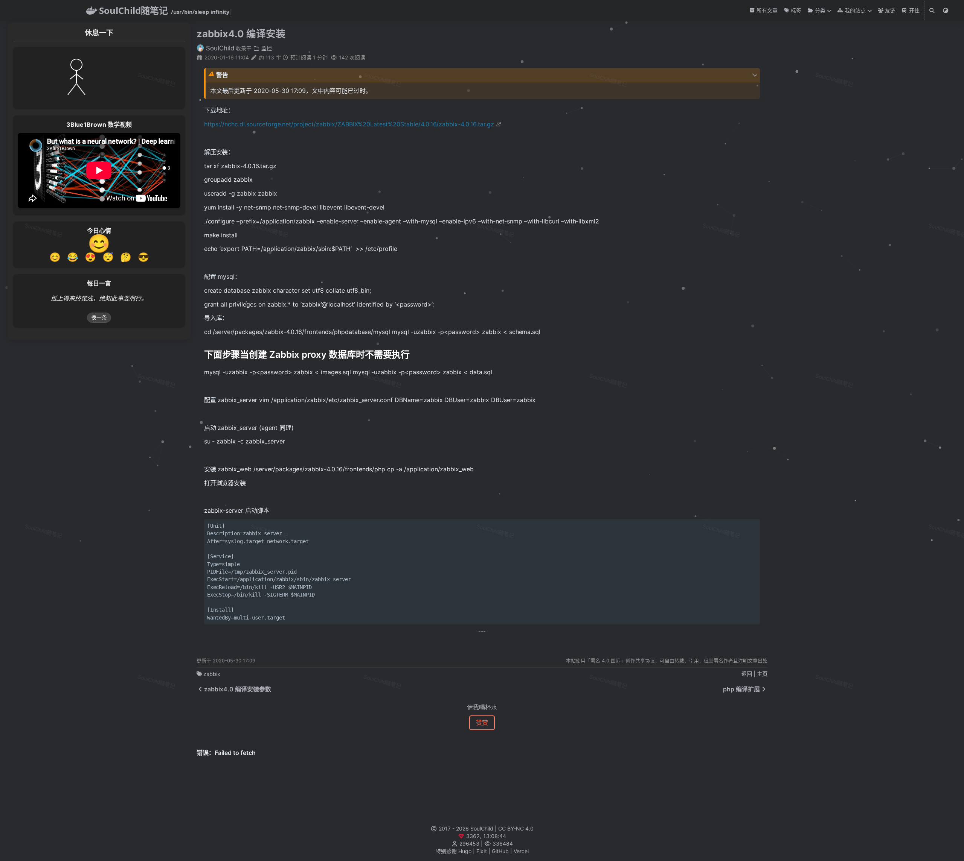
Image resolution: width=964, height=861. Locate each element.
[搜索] (932, 10)
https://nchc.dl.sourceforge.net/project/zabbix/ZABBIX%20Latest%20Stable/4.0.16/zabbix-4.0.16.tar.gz (349, 124)
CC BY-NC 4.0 (516, 828)
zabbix (211, 674)
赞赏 (482, 722)
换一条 (99, 317)
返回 (746, 674)
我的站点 (854, 10)
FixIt (481, 851)
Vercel (521, 851)
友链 (889, 10)
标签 (795, 10)
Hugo (464, 851)
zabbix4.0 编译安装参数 (237, 689)
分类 (819, 10)
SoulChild (219, 48)
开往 (913, 10)
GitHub (500, 851)
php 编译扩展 (741, 689)
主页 (762, 674)
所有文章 (766, 10)
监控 (266, 48)
